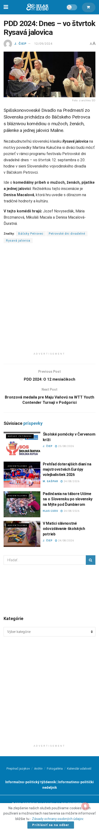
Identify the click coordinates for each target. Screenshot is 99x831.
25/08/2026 (65, 446)
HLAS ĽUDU (50, 511)
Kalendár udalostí (79, 768)
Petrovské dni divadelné (67, 233)
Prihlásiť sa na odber (50, 825)
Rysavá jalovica (18, 240)
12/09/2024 (43, 43)
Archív (38, 768)
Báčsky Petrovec (30, 233)
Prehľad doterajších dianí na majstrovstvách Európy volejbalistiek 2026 (67, 469)
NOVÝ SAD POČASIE (49, 590)
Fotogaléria (55, 768)
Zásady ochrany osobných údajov (57, 819)
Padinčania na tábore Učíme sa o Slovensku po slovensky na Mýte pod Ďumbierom (68, 499)
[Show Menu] (6, 7)
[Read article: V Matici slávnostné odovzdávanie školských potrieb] (22, 534)
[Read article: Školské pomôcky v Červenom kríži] (22, 445)
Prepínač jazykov (18, 768)
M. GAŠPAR (50, 481)
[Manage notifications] (85, 806)
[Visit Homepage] (37, 7)
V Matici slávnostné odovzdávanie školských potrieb (64, 528)
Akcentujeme (17, 466)
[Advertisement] (49, 301)
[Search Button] (90, 560)
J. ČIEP (20, 43)
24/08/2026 (71, 481)
